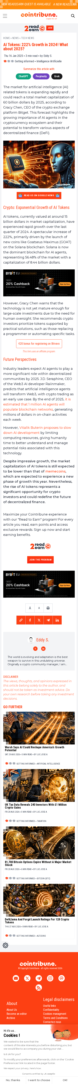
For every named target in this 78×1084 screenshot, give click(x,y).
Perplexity (41, 76)
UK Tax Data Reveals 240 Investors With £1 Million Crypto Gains (36, 806)
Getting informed (24, 61)
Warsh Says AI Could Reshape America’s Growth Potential (34, 749)
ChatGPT (23, 76)
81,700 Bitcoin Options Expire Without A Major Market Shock (38, 864)
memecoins (55, 471)
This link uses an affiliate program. (39, 351)
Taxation (41, 821)
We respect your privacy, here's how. (23, 1068)
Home (6, 38)
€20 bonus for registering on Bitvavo (39, 343)
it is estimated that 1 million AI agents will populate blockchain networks (37, 404)
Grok (56, 76)
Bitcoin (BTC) (43, 878)
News (15, 38)
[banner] (39, 282)
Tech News (27, 38)
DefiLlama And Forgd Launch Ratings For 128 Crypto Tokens (37, 921)
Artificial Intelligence (48, 763)
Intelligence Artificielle (49, 61)
